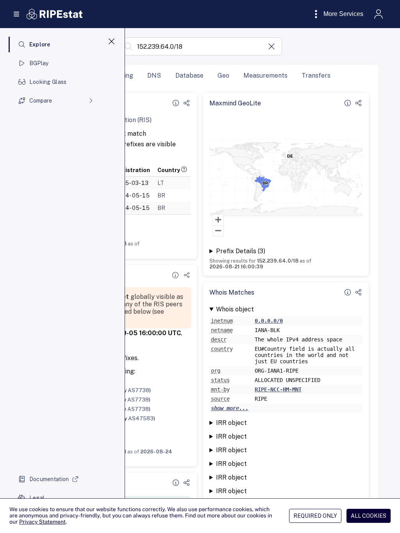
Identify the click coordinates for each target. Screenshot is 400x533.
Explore (39, 44)
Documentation (49, 479)
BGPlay (39, 63)
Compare (40, 101)
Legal (37, 498)
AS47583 (141, 418)
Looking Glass (48, 82)
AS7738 (138, 390)
